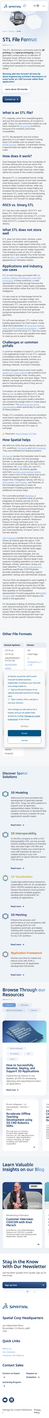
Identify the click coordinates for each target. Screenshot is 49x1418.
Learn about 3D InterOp (16, 89)
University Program (12, 1382)
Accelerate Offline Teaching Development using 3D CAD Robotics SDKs (19, 1120)
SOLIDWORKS (11, 664)
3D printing (25, 126)
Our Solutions (9, 1352)
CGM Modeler (21, 482)
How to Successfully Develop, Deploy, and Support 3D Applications (22, 1068)
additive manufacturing (31, 567)
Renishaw (29, 496)
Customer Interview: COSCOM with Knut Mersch (20, 1222)
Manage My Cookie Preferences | (17, 1411)
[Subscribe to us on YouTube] (5, 1399)
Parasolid (32, 662)
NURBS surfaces (10, 145)
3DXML (8, 668)
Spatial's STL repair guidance (15, 373)
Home (5, 31)
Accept (24, 733)
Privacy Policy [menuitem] (37, 1411)
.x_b (30, 664)
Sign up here (11, 1285)
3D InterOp (22, 448)
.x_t (38, 662)
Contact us (10, 99)
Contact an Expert (11, 1373)
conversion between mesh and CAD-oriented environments (23, 327)
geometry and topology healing (26, 472)
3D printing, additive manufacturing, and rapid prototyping (22, 278)
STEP (11, 394)
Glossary (12, 31)
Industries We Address (13, 1355)
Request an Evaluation (31, 1375)
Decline (24, 740)
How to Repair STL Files (26, 434)
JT (28, 658)
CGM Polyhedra (38, 448)
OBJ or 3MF (15, 257)
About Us (7, 1348)
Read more (16, 825)
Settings (24, 726)
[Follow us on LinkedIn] (11, 1399)
